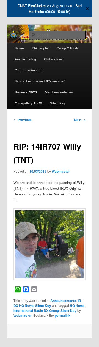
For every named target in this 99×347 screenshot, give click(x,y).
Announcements (63, 300)
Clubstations (53, 59)
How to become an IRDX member (40, 81)
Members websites (59, 92)
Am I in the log (25, 59)
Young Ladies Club (29, 70)
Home (19, 48)
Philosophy (40, 48)
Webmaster (61, 171)
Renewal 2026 (26, 92)
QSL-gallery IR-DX (28, 103)
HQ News (77, 305)
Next (80, 119)
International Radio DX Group (36, 310)
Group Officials (68, 48)
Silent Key (57, 103)
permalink (62, 315)
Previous (22, 119)
